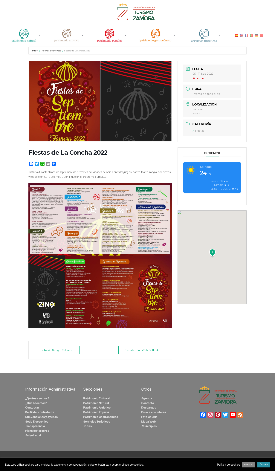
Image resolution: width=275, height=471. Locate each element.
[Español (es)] (236, 35)
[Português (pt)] (251, 35)
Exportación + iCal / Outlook (142, 349)
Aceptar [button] (264, 464)
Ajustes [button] (248, 464)
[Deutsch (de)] (256, 35)
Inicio (35, 50)
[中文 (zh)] (261, 35)
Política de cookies (228, 464)
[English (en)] (241, 35)
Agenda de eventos (51, 50)
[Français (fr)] (246, 35)
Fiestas (199, 130)
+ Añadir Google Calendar (57, 349)
